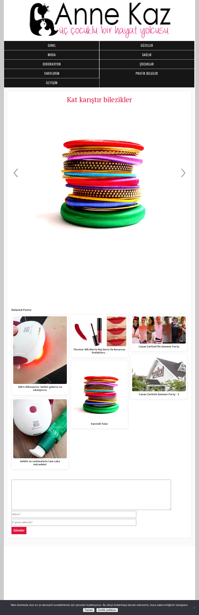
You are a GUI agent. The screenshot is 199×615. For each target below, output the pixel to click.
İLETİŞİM (52, 82)
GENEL (52, 45)
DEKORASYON (52, 64)
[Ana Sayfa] (99, 38)
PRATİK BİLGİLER (147, 73)
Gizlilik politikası (107, 610)
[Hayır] (194, 608)
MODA (52, 54)
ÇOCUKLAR (147, 64)
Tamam (89, 610)
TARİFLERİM (51, 73)
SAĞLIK (147, 54)
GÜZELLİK (147, 45)
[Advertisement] (99, 277)
